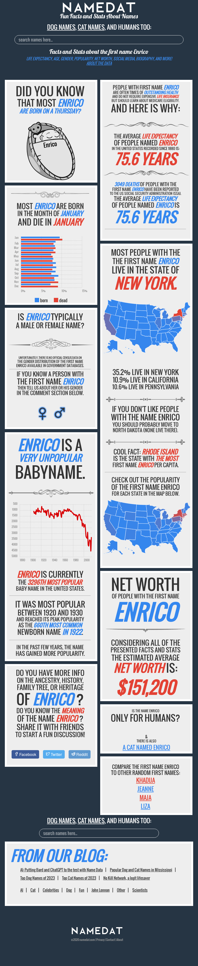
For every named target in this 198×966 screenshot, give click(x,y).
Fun (81, 890)
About (119, 939)
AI (21, 890)
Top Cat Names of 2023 (79, 878)
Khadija (145, 780)
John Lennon (101, 890)
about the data (99, 63)
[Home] (97, 933)
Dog (69, 890)
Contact (110, 939)
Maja (145, 797)
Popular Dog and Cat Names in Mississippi (141, 870)
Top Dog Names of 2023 (37, 878)
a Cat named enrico (146, 747)
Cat (32, 890)
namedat (84, 939)
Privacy (100, 939)
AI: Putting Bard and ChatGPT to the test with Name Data (61, 870)
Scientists (140, 890)
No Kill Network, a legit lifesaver (126, 878)
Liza (145, 806)
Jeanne (145, 788)
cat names (91, 26)
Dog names (61, 26)
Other (121, 890)
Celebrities (51, 890)
